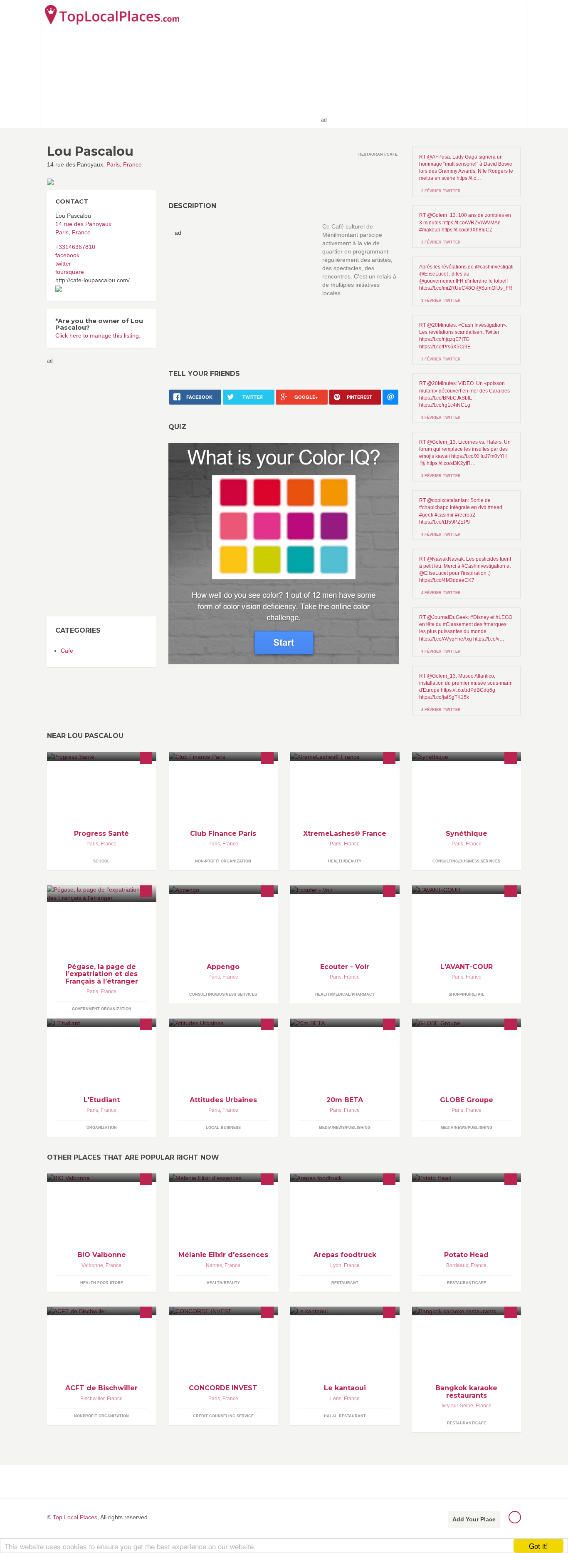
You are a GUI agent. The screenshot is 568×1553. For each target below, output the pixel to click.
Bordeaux (457, 1265)
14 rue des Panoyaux (83, 224)
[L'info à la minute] (345, 1023)
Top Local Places (75, 1517)
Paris (113, 164)
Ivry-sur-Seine (457, 1406)
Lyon (335, 1265)
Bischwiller (92, 1398)
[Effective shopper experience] (466, 1023)
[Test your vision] (283, 553)
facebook (67, 255)
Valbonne (92, 1265)
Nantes (214, 1265)
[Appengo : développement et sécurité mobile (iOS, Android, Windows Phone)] (223, 889)
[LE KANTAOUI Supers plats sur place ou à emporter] (345, 1311)
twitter (63, 263)
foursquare (69, 271)
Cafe (67, 650)
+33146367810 (75, 247)
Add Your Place (474, 1519)
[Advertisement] (425, 63)
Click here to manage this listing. (98, 335)
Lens (335, 1398)
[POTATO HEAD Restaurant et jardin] (466, 1177)
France (132, 164)
